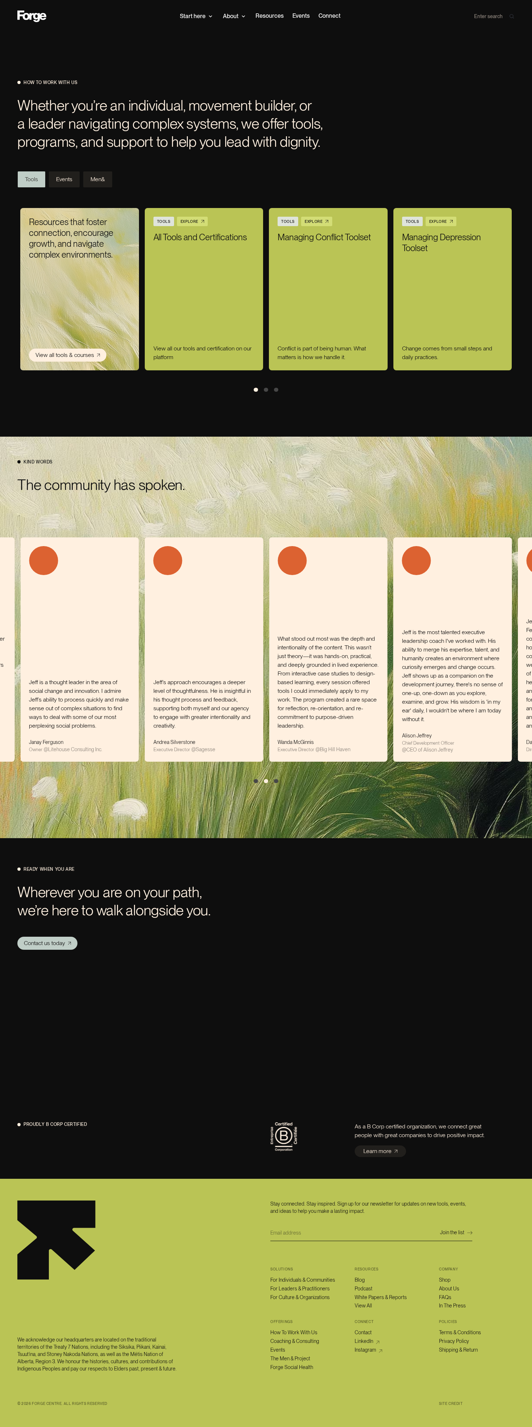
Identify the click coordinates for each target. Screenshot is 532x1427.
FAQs (445, 1297)
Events (277, 1350)
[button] (197, 16)
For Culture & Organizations (300, 1297)
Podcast (363, 1288)
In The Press (452, 1306)
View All (363, 1306)
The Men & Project (290, 1358)
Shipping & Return (458, 1350)
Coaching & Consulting (294, 1341)
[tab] (31, 179)
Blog (360, 1280)
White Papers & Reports (381, 1297)
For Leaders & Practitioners (300, 1288)
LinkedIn (364, 1341)
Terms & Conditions (460, 1332)
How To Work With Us (293, 1332)
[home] (31, 16)
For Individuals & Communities (302, 1280)
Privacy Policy (454, 1341)
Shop (445, 1280)
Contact (363, 1332)
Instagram (365, 1350)
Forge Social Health (291, 1367)
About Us (449, 1288)
